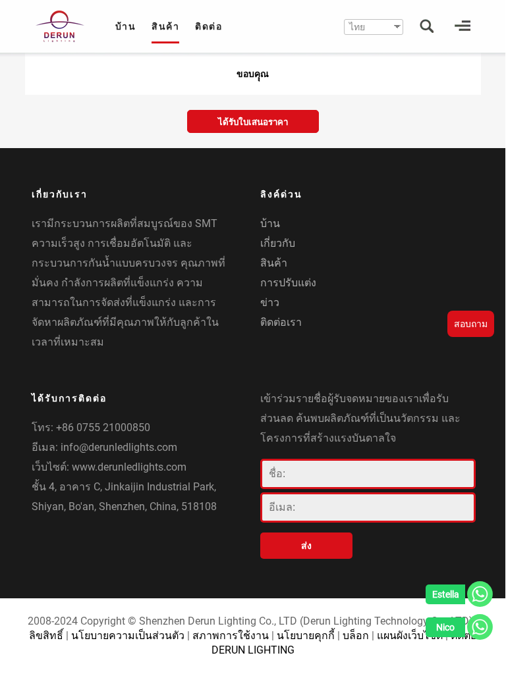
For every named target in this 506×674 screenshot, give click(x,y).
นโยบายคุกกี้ (306, 635)
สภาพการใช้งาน (230, 635)
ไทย (357, 27)
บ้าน (125, 26)
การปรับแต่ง (288, 282)
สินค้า (165, 26)
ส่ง (306, 545)
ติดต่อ (208, 26)
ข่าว (269, 302)
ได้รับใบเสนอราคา (253, 122)
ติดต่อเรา (281, 322)
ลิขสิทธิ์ (46, 635)
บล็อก (356, 635)
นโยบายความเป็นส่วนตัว (127, 635)
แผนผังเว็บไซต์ (410, 635)
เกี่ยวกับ (277, 243)
